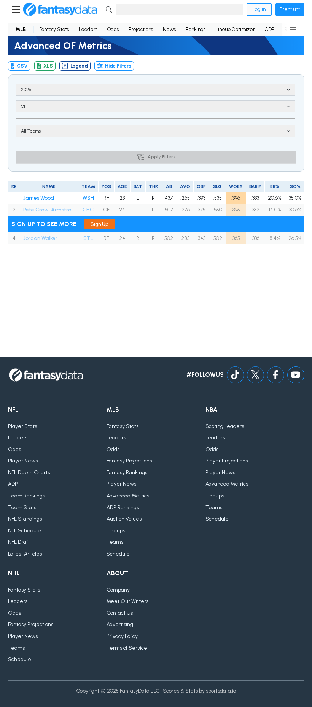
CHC (88, 210)
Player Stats (22, 426)
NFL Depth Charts (29, 472)
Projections (141, 29)
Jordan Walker (40, 238)
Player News (23, 461)
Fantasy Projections (129, 461)
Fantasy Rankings (127, 472)
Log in (259, 9)
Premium (290, 9)
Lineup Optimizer (235, 29)
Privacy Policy (122, 636)
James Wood (38, 198)
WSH (88, 198)
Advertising (120, 624)
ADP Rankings (123, 507)
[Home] (60, 9)
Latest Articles (25, 554)
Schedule (118, 554)
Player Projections (226, 461)
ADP (269, 29)
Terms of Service (127, 648)
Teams (115, 542)
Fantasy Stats (54, 29)
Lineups (116, 530)
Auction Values (124, 519)
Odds (113, 29)
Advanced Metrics (128, 495)
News (169, 29)
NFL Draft (19, 542)
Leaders (88, 29)
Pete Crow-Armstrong (49, 210)
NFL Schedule (24, 530)
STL (88, 238)
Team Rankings (26, 495)
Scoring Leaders (224, 426)
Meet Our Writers (127, 601)
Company (118, 590)
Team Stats (22, 507)
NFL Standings (25, 519)
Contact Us (120, 613)
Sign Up (99, 224)
